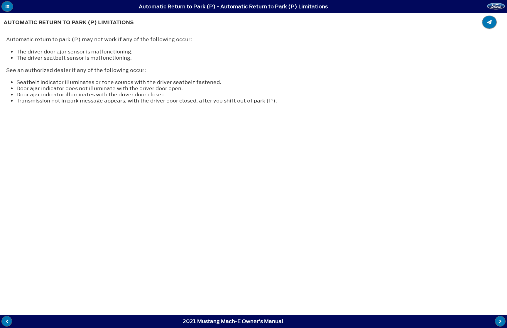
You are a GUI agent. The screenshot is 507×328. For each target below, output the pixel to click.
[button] (7, 6)
